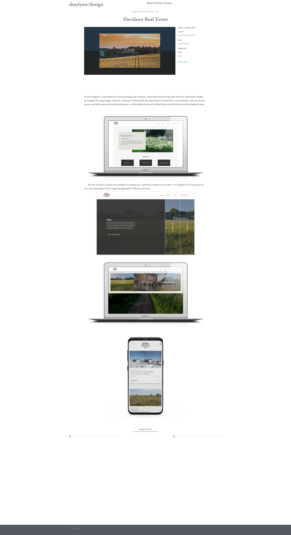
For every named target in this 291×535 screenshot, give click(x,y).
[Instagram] (206, 529)
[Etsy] (210, 529)
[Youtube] (215, 529)
